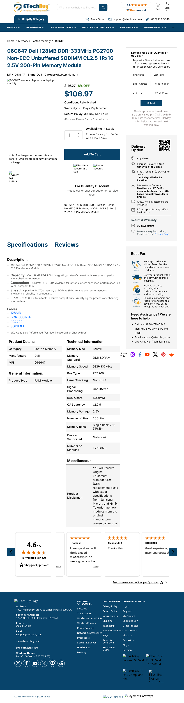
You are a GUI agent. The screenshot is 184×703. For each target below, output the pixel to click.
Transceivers (84, 613)
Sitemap (127, 650)
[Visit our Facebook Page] (140, 355)
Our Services (130, 630)
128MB (15, 313)
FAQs (105, 635)
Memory (81, 652)
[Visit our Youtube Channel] (147, 355)
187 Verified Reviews (33, 557)
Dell (39, 74)
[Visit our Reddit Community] (171, 355)
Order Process (131, 626)
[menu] (46, 19)
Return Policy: (73, 114)
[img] (33, 552)
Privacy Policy (110, 606)
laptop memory (41, 41)
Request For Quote (109, 648)
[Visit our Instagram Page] (132, 355)
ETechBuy (26, 696)
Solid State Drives (86, 642)
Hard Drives (83, 647)
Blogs (126, 645)
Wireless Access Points (89, 618)
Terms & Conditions (108, 641)
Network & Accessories (89, 633)
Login (125, 606)
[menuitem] (31, 19)
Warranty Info (110, 616)
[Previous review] (11, 552)
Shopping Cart (130, 621)
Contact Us (128, 640)
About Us (128, 635)
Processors (83, 638)
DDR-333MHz (21, 317)
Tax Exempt (109, 626)
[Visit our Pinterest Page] (163, 355)
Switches (82, 608)
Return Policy (110, 611)
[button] (95, 19)
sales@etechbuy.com (28, 641)
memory (23, 41)
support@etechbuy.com (156, 337)
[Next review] (173, 552)
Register (127, 611)
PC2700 (16, 322)
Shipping (107, 621)
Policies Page (162, 234)
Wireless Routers (86, 623)
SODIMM (17, 326)
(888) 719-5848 (155, 324)
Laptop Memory (68, 74)
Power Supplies (85, 628)
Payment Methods (113, 630)
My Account (129, 616)
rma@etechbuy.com (27, 647)
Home (10, 41)
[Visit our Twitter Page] (155, 355)
